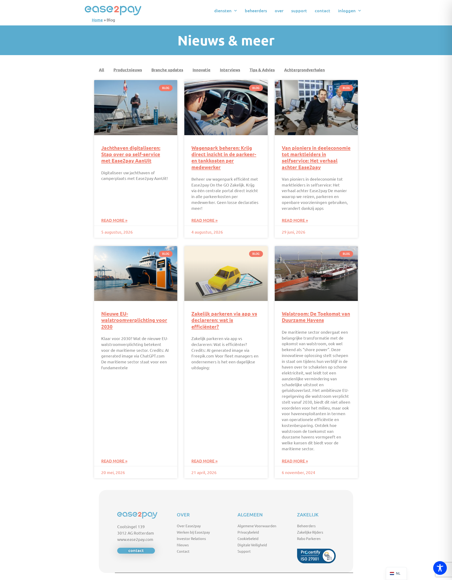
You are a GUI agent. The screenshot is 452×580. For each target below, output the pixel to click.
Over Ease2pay (189, 525)
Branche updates (167, 69)
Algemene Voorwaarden (257, 525)
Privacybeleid (248, 532)
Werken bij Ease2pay (193, 532)
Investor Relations (191, 538)
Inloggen (347, 10)
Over (279, 10)
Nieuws (183, 545)
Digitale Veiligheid (252, 545)
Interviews (230, 69)
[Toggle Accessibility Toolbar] (440, 568)
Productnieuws (127, 69)
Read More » (114, 220)
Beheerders (256, 10)
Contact (322, 10)
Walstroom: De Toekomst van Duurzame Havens (316, 316)
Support (299, 10)
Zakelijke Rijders (310, 532)
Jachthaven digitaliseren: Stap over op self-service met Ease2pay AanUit (130, 154)
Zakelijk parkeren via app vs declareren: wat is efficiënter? (224, 320)
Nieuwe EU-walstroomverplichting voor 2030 (134, 320)
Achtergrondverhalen (304, 69)
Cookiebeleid (248, 538)
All (101, 69)
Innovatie (201, 69)
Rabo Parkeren (309, 538)
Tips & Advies (262, 69)
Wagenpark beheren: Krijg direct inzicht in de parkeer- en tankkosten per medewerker (223, 157)
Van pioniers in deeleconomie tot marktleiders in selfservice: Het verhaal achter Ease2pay (316, 157)
